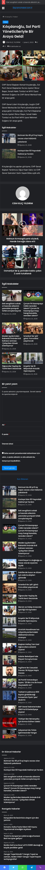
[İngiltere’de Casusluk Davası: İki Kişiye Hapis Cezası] (9, 671)
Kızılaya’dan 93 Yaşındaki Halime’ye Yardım (29, 500)
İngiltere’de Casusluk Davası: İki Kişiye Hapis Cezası (28, 670)
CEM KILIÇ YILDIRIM (13, 42)
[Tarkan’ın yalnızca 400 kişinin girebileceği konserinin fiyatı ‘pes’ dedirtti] (9, 695)
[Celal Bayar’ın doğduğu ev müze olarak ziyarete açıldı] (9, 563)
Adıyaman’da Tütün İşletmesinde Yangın (27, 731)
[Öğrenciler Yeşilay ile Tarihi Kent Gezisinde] (12, 358)
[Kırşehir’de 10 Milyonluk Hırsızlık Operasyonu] (33, 358)
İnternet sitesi (7, 444)
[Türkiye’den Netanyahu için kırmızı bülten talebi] (9, 722)
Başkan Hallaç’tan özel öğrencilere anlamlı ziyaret (28, 647)
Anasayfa (8, 17)
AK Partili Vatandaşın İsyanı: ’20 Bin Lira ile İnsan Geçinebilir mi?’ (30, 682)
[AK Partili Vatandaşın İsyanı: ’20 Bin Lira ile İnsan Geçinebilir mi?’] (9, 683)
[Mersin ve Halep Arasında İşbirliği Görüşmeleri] (9, 610)
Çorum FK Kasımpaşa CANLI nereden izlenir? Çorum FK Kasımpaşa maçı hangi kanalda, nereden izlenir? (33, 309)
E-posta (6, 434)
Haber (15, 17)
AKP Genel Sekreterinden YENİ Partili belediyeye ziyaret (29, 709)
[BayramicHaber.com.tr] (22, 7)
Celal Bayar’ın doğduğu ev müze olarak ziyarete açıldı (30, 563)
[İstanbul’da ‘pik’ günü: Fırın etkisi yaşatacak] (33, 328)
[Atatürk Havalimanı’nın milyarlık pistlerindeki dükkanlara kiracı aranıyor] (9, 633)
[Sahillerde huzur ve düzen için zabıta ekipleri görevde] (9, 576)
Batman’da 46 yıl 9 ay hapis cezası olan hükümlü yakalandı (30, 138)
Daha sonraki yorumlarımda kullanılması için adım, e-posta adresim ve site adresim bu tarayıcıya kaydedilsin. (21, 457)
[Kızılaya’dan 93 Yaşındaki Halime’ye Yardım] (9, 153)
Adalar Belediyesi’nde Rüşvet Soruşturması (28, 657)
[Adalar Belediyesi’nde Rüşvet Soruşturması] (9, 660)
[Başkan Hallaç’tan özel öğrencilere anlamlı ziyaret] (9, 648)
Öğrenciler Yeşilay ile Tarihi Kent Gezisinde (11, 367)
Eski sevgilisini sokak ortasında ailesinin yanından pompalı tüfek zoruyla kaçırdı (11, 307)
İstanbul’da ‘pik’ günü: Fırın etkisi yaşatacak (31, 338)
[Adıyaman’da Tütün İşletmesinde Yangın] (9, 733)
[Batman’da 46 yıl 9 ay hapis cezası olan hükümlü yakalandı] (9, 138)
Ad (4, 425)
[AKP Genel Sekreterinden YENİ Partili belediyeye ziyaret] (9, 710)
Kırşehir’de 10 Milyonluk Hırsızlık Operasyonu (32, 368)
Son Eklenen (22, 479)
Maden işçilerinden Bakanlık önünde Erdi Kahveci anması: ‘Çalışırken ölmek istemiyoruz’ (11, 341)
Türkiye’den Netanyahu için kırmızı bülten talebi (29, 720)
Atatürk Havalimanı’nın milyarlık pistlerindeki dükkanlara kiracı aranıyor (28, 633)
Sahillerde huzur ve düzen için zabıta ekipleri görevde (30, 575)
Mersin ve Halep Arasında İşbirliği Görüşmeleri (29, 608)
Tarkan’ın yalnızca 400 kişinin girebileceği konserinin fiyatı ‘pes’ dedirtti (28, 696)
